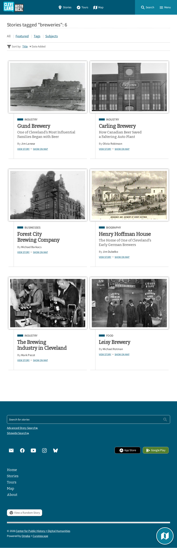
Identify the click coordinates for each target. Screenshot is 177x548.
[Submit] (165, 419)
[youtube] (33, 450)
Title (25, 46)
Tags (37, 36)
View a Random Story (27, 513)
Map (100, 7)
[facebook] (22, 450)
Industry (31, 119)
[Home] (13, 7)
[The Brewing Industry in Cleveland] (47, 303)
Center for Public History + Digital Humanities (43, 531)
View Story (23, 149)
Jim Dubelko (110, 252)
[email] (11, 450)
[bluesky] (55, 450)
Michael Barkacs (31, 247)
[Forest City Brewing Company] (47, 195)
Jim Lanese (28, 144)
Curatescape (40, 536)
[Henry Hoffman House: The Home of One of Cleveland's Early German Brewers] (129, 195)
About (12, 495)
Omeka (26, 536)
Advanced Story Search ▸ (22, 428)
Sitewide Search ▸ (18, 433)
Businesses (32, 227)
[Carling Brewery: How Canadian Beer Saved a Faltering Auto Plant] (129, 87)
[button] (147, 7)
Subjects (51, 36)
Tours (84, 7)
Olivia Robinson (112, 144)
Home (12, 470)
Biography (113, 227)
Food (109, 335)
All (9, 36)
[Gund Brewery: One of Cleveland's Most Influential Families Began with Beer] (47, 87)
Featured (22, 36)
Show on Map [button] (40, 149)
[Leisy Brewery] (129, 303)
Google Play (158, 450)
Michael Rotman (113, 349)
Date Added (38, 46)
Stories (67, 7)
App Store (130, 450)
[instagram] (44, 450)
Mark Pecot (28, 355)
